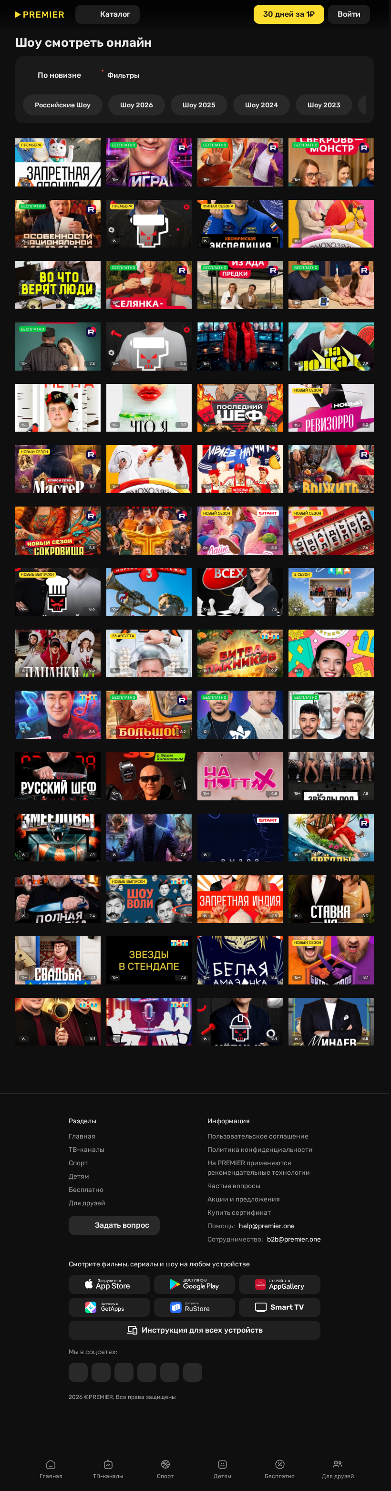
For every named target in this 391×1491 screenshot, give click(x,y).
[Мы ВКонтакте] (101, 1372)
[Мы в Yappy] (192, 1372)
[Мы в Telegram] (78, 1372)
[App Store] (109, 1284)
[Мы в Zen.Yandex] (146, 1372)
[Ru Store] (195, 1307)
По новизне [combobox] (59, 75)
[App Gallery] (279, 1284)
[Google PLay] (195, 1284)
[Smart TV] (279, 1307)
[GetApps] (109, 1307)
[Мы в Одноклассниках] (124, 1372)
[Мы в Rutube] (169, 1372)
